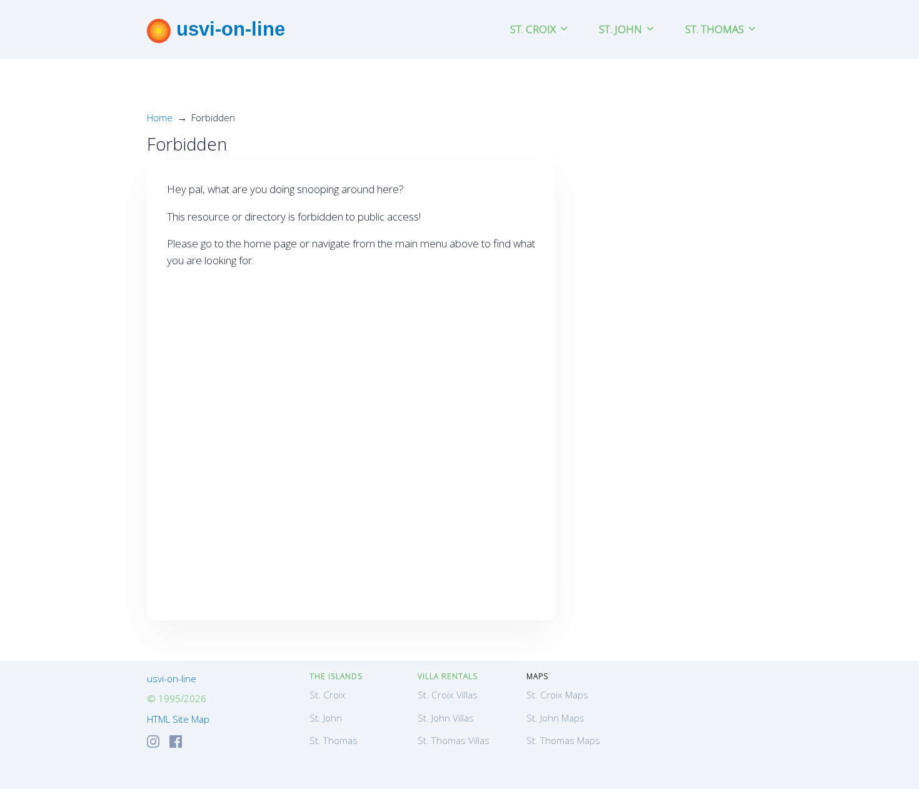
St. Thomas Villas (454, 740)
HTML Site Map (178, 719)
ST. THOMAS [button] (715, 29)
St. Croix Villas (448, 694)
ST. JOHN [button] (622, 29)
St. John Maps (555, 718)
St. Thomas (333, 740)
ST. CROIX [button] (534, 29)
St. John (325, 718)
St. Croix (327, 694)
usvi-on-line (228, 28)
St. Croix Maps (557, 694)
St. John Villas (446, 718)
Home (160, 117)
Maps (537, 676)
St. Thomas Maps (563, 740)
